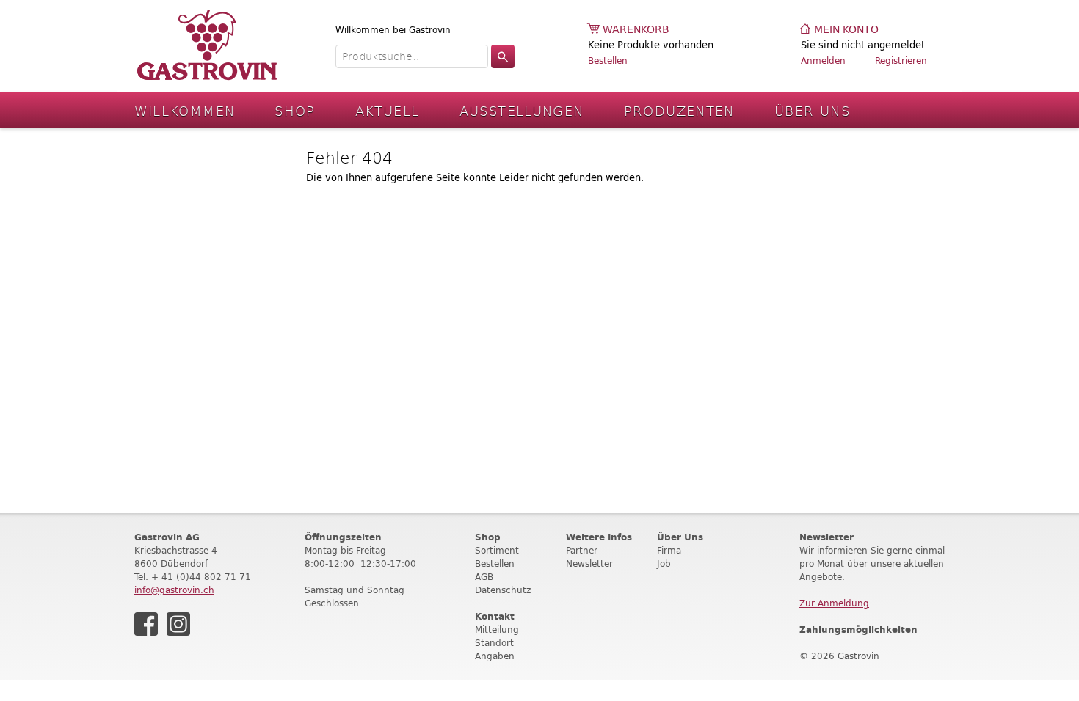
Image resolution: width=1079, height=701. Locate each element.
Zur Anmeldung (834, 603)
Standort (494, 643)
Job (664, 563)
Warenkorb (636, 29)
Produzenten (679, 110)
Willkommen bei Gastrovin (393, 30)
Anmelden (823, 60)
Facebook (146, 624)
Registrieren (901, 60)
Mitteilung (497, 629)
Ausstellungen (521, 110)
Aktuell (387, 110)
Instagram (178, 624)
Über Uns (812, 110)
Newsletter (589, 563)
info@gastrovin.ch (174, 590)
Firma (669, 550)
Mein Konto (846, 29)
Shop (295, 110)
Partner (581, 550)
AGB (484, 577)
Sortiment (497, 550)
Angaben (495, 656)
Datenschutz (503, 590)
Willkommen (185, 110)
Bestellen (608, 60)
